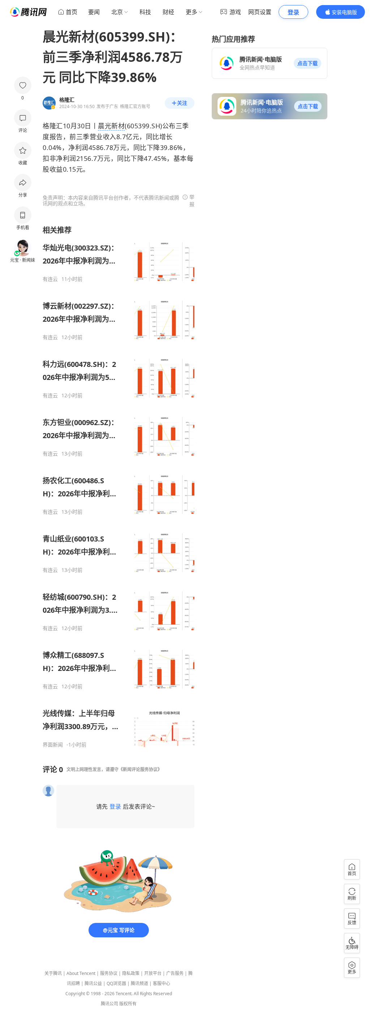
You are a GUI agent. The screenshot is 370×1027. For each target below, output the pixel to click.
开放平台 (153, 973)
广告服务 (175, 973)
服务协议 (108, 973)
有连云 (50, 279)
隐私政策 (130, 973)
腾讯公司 (109, 1004)
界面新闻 (53, 744)
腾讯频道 (139, 983)
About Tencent (80, 973)
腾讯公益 (93, 983)
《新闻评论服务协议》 (140, 769)
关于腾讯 (53, 973)
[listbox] (118, 486)
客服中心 (161, 983)
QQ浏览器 (116, 983)
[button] (307, 63)
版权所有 (128, 1004)
